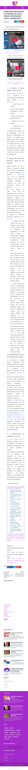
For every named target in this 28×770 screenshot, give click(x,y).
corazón (11, 728)
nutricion (6, 683)
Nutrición (5, 614)
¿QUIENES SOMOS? (7, 605)
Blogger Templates (19, 764)
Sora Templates (12, 764)
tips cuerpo (6, 687)
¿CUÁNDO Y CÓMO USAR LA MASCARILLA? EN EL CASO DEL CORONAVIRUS (17, 670)
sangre (9, 736)
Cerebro (5, 609)
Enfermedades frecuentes (9, 611)
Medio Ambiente (7, 616)
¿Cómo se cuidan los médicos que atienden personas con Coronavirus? (15, 560)
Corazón (5, 608)
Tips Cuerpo (6, 607)
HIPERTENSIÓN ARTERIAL (17, 642)
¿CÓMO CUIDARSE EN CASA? (17, 660)
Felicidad (5, 615)
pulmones (18, 734)
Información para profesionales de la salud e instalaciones (16, 488)
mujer (18, 732)
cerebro (6, 728)
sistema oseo (15, 736)
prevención (6, 685)
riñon (5, 736)
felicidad (6, 732)
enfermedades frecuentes (9, 681)
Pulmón (5, 610)
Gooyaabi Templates (17, 768)
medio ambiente (13, 732)
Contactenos (6, 606)
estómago (18, 730)
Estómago (6, 613)
